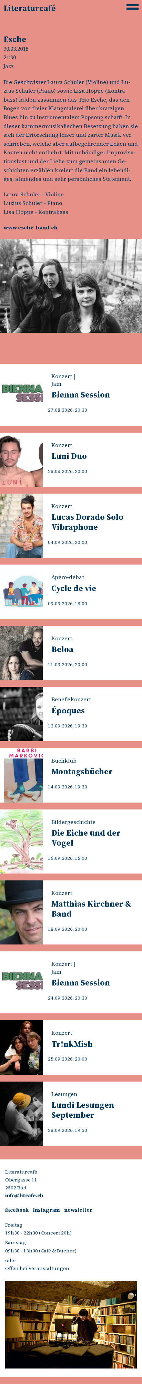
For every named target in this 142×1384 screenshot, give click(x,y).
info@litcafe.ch (24, 1195)
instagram (46, 1210)
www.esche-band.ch (30, 227)
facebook (17, 1210)
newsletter (78, 1210)
